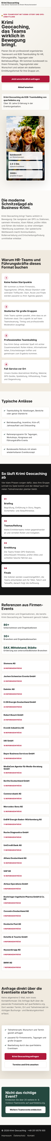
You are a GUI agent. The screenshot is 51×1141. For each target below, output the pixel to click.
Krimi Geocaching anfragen (25, 1056)
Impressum (6, 1135)
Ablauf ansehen (25, 87)
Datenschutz (19, 1135)
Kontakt (31, 1135)
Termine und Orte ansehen (25, 1064)
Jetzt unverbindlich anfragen (25, 79)
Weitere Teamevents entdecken (25, 1109)
